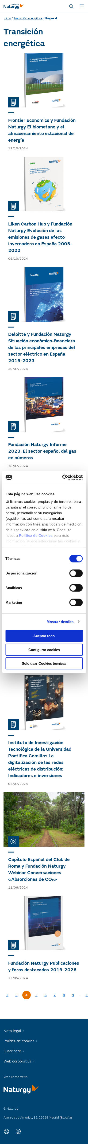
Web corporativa (17, 1061)
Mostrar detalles (60, 621)
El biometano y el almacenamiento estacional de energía (41, 133)
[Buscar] (71, 6)
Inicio (7, 18)
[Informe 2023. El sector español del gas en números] (44, 404)
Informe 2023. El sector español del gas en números (42, 451)
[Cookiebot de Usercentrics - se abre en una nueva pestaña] (63, 477)
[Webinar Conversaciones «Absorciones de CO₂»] (44, 819)
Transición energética (28, 18)
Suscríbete (12, 1051)
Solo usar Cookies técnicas (44, 663)
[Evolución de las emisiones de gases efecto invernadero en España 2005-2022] (44, 184)
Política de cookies (19, 1041)
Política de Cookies (36, 535)
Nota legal (12, 1031)
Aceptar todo (44, 636)
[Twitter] (6, 1131)
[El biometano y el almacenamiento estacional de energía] (44, 80)
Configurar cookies (44, 650)
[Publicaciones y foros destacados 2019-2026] (44, 923)
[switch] (76, 573)
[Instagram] (18, 1131)
